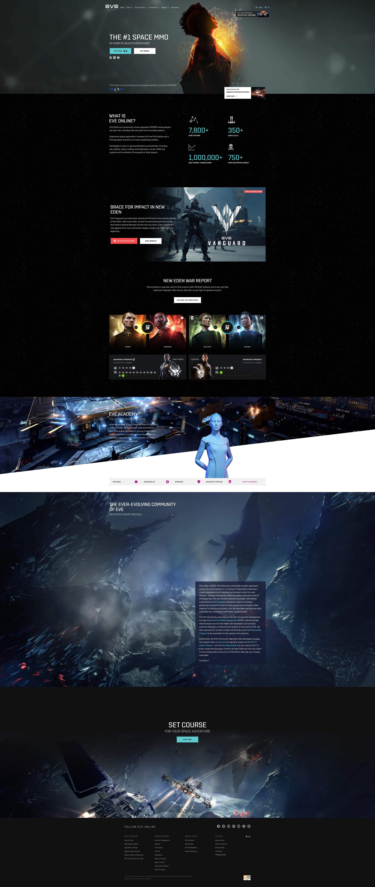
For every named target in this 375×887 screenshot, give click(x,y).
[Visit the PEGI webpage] (247, 877)
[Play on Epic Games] (114, 58)
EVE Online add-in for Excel (134, 858)
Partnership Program (162, 866)
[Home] (111, 9)
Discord (221, 642)
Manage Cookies (220, 855)
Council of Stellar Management (224, 620)
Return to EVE (159, 862)
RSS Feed (218, 851)
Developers (158, 855)
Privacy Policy (220, 847)
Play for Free (129, 840)
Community (159, 847)
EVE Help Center (229, 645)
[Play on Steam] (110, 57)
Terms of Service (221, 844)
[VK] (248, 826)
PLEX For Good (160, 869)
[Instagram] (243, 826)
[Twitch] (233, 826)
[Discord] (238, 826)
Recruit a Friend (160, 858)
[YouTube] (228, 826)
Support (157, 844)
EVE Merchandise (191, 847)
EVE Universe (189, 840)
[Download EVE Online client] (118, 57)
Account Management (162, 840)
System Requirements (132, 851)
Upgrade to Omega (131, 847)
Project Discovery (191, 851)
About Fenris (219, 840)
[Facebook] (218, 826)
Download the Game (131, 844)
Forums (157, 851)
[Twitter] (223, 826)
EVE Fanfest (218, 602)
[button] (259, 7)
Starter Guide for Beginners (134, 855)
